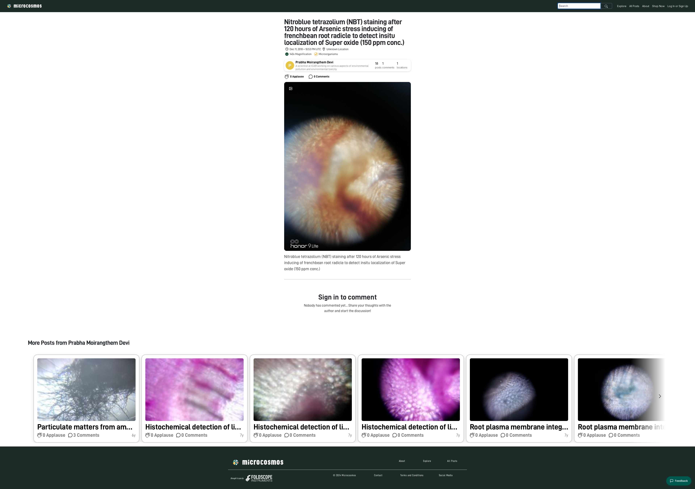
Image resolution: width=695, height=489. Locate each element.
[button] (86, 398)
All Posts (634, 6)
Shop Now (658, 6)
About (645, 6)
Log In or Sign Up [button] (677, 6)
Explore (621, 6)
